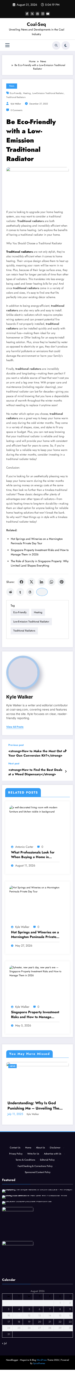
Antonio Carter (24, 847)
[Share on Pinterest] (61, 582)
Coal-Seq (36, 24)
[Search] (56, 45)
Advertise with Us (52, 1212)
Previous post (16, 745)
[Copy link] (42, 592)
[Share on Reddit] (10, 592)
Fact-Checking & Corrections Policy (35, 1225)
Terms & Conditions (25, 1218)
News (11, 85)
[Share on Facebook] (21, 582)
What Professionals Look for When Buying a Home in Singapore (33, 855)
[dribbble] (37, 14)
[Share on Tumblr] (20, 592)
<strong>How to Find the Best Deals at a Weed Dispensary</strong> (35, 772)
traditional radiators (15, 97)
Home (28, 1206)
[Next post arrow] (66, 771)
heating (27, 93)
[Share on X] (31, 582)
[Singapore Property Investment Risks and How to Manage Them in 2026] (37, 971)
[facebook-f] (27, 14)
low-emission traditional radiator (48, 93)
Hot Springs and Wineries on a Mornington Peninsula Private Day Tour (35, 934)
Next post (13, 763)
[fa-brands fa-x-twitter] (32, 14)
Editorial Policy (47, 1218)
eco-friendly (15, 93)
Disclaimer (55, 1206)
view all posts (15, 726)
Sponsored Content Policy (37, 1231)
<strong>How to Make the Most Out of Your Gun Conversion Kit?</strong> (37, 753)
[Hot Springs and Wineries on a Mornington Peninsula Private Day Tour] (37, 889)
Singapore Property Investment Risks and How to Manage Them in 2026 (35, 1014)
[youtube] (48, 14)
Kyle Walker (16, 103)
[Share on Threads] (30, 592)
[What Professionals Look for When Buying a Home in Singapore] (37, 809)
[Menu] (7, 45)
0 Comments (16, 110)
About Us (40, 1206)
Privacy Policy (15, 1212)
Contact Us (15, 1206)
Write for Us (33, 1212)
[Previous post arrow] (66, 750)
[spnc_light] (65, 45)
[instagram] (43, 14)
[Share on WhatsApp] (51, 582)
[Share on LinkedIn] (41, 582)
